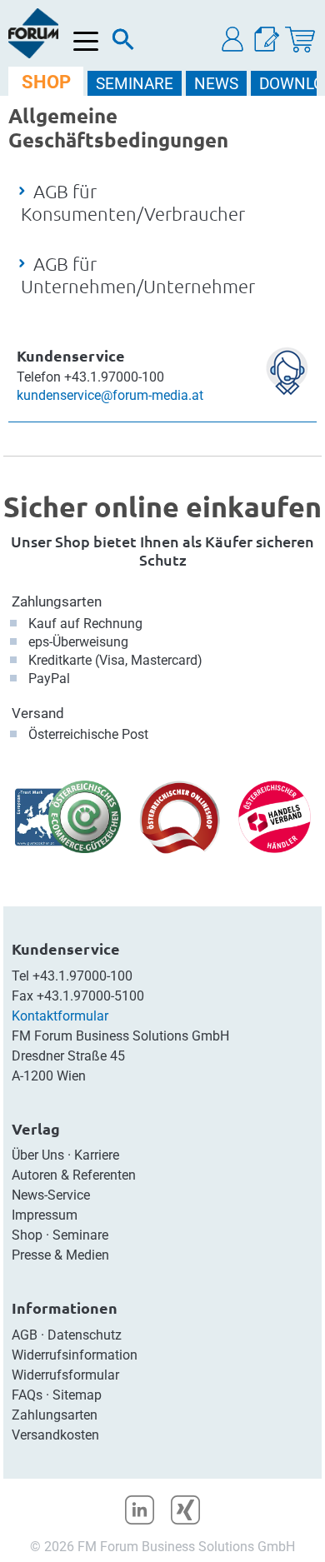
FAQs (27, 1395)
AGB (25, 1335)
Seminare (80, 1235)
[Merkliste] (266, 39)
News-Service (51, 1195)
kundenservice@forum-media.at (110, 395)
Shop (27, 1235)
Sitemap (77, 1395)
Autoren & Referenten (74, 1175)
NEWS (216, 83)
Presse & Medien (60, 1255)
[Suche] (123, 43)
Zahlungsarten (57, 601)
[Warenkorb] (300, 39)
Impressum (45, 1215)
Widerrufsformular (65, 1375)
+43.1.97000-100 (82, 976)
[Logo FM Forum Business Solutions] (33, 33)
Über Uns (38, 1155)
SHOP (46, 82)
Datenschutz (85, 1335)
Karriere (96, 1155)
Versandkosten (55, 1435)
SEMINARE (134, 83)
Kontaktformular (60, 1016)
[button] (233, 39)
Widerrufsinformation (75, 1355)
